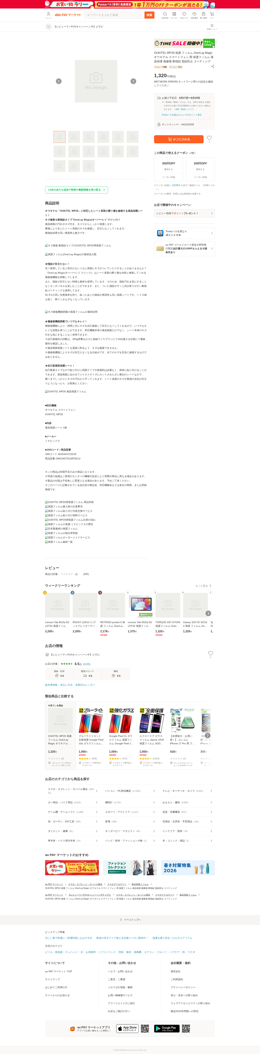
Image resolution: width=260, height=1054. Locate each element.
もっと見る (201, 585)
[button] (213, 66)
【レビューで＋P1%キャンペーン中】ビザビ (89, 895)
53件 (86, 664)
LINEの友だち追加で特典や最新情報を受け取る (74, 189)
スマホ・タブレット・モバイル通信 (85, 884)
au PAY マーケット (54, 884)
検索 (149, 14)
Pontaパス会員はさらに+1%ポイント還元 (182, 115)
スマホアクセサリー (116, 884)
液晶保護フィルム (140, 884)
